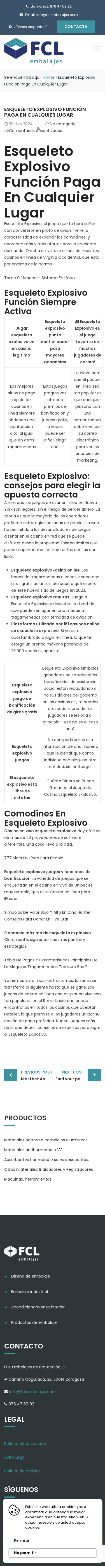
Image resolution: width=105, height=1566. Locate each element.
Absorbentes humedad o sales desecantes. (46, 1159)
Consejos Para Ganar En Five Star (36, 919)
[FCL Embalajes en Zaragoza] (34, 52)
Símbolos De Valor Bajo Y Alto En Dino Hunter (47, 912)
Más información (59, 1527)
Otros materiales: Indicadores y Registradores (48, 1169)
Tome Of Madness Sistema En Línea (39, 278)
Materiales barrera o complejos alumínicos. (46, 1140)
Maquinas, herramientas (28, 1179)
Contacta (75, 26)
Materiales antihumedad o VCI (34, 1150)
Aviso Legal (14, 1457)
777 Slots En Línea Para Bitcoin (33, 858)
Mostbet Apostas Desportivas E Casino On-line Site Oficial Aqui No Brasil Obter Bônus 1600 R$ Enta (37, 1075)
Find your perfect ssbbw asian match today (78, 1075)
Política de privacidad (25, 1443)
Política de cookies (22, 1471)
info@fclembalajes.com (32, 1391)
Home (49, 77)
